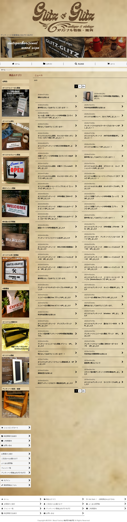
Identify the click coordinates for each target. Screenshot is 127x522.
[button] (79, 64)
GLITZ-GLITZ (69, 520)
